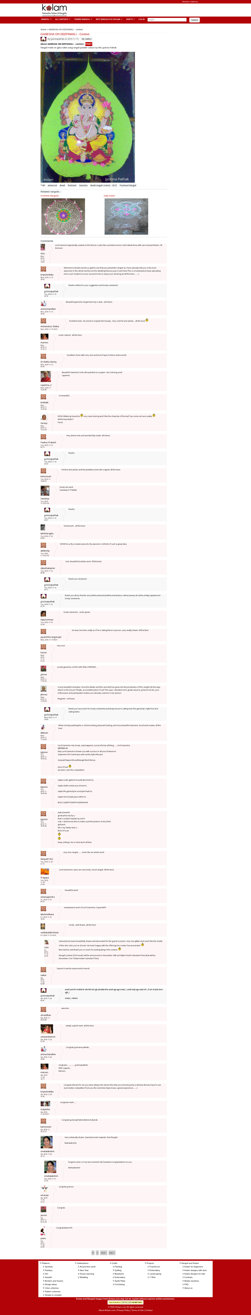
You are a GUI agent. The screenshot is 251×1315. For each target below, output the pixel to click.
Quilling (118, 1270)
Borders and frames (54, 1281)
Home (43, 29)
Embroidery (120, 1277)
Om (46, 1274)
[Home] (54, 15)
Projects (150, 1263)
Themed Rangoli (80, 19)
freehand (72, 185)
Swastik (48, 1277)
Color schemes (52, 1288)
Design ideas (51, 1284)
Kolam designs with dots (195, 1270)
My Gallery (87, 38)
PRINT (89, 44)
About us (188, 1288)
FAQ (186, 1284)
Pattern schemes (52, 1291)
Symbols (49, 1266)
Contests (188, 1277)
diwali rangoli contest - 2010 (103, 185)
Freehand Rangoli (128, 185)
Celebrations (82, 1263)
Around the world (87, 1266)
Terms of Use (137, 1310)
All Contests (60, 19)
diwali (62, 185)
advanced (52, 185)
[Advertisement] (123, 10)
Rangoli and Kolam (190, 1263)
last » (112, 1252)
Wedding (84, 1277)
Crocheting (120, 1284)
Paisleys (48, 1270)
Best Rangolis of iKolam (106, 19)
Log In (141, 19)
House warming (87, 1274)
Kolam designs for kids (194, 1274)
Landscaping (155, 1274)
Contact (149, 1310)
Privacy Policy (123, 1310)
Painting (118, 1266)
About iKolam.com (107, 1310)
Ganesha (83, 185)
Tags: (43, 185)
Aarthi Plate (120, 1281)
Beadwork (119, 1274)
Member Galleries (190, 1)
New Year (84, 1270)
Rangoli (43, 19)
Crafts (128, 19)
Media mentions (191, 1281)
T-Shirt (152, 1277)
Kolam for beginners (193, 1266)
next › (103, 1252)
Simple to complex (53, 1295)
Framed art (154, 1266)
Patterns (46, 1263)
